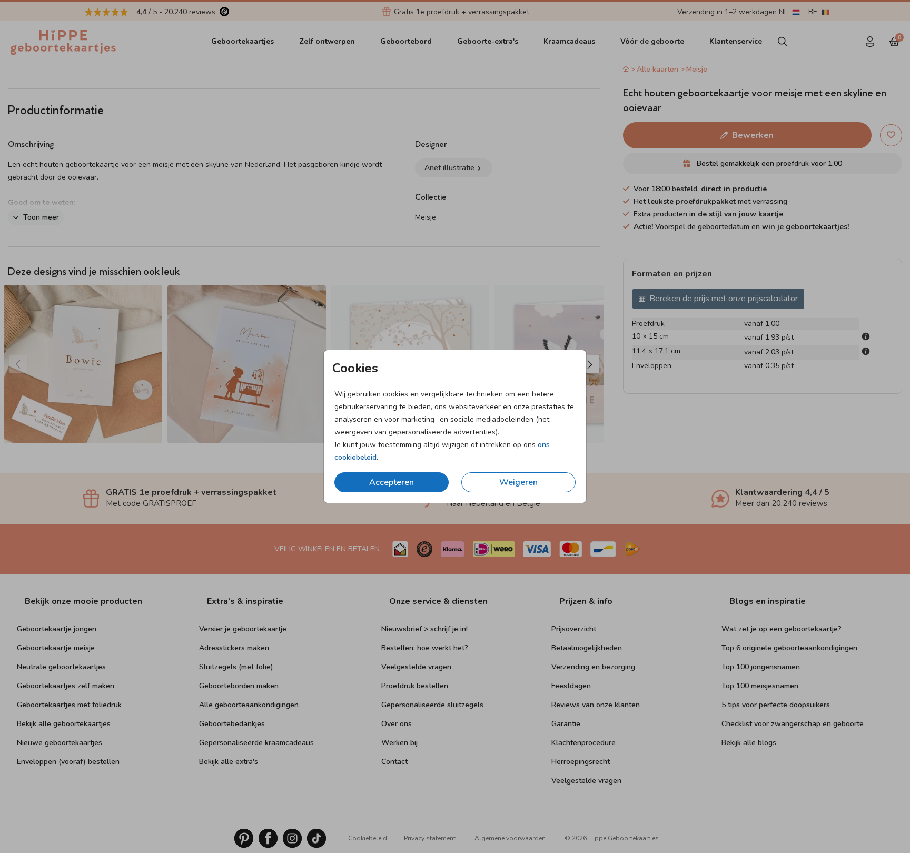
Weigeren (518, 482)
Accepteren (391, 482)
